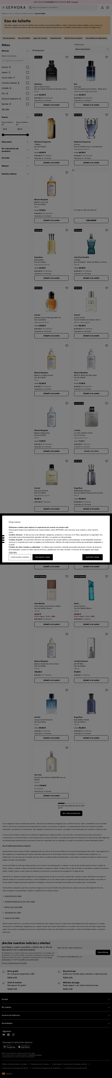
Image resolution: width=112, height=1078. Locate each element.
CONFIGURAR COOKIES (20, 557)
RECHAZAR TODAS (42, 557)
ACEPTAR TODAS (92, 557)
